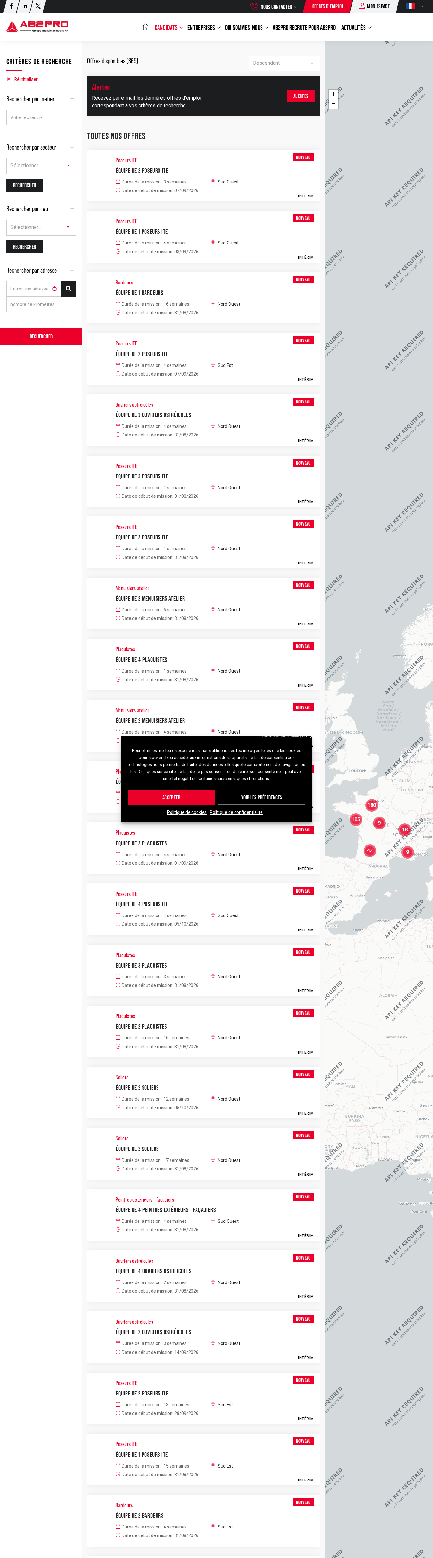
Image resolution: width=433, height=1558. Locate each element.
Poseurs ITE (126, 160)
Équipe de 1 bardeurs (139, 292)
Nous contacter (276, 6)
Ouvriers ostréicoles (134, 405)
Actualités (354, 27)
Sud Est (225, 365)
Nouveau (303, 157)
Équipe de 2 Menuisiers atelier (150, 598)
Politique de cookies (187, 812)
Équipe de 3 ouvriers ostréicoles (153, 414)
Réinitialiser (26, 79)
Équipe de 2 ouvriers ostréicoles (153, 1331)
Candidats (166, 27)
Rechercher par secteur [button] (31, 147)
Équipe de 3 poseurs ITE (142, 476)
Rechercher (41, 336)
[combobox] (41, 166)
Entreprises (201, 27)
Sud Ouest (228, 181)
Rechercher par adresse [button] (31, 270)
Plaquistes (125, 649)
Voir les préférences (261, 797)
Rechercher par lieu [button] (27, 209)
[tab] (41, 99)
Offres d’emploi (327, 6)
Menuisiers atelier (132, 588)
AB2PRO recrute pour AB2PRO (304, 27)
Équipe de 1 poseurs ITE (142, 231)
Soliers (122, 1077)
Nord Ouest (229, 304)
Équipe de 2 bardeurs (140, 1515)
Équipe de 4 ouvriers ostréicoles (153, 1271)
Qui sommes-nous (244, 27)
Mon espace (378, 6)
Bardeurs (124, 282)
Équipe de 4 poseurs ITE (142, 904)
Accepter (171, 797)
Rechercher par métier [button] (30, 99)
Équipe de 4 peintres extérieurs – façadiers (166, 1209)
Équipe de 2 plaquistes (141, 843)
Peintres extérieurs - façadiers (145, 1199)
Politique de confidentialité (236, 812)
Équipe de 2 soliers (137, 1087)
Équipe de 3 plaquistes (141, 965)
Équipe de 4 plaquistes (141, 659)
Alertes (301, 96)
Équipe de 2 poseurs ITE (142, 170)
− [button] (334, 104)
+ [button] (333, 94)
